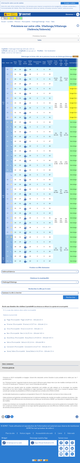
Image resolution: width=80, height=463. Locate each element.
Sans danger (73, 69)
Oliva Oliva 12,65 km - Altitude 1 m (25, 329)
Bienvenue (69, 14)
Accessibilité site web (44, 433)
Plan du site (10, 433)
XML (75, 56)
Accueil (3, 21)
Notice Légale (25, 433)
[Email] (3, 418)
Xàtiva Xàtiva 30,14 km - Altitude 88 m (26, 342)
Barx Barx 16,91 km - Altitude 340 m (25, 333)
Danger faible (73, 88)
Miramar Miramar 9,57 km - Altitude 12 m (27, 324)
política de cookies (68, 8)
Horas (48, 21)
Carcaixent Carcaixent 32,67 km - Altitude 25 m (29, 347)
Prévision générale (8, 368)
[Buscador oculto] (78, 14)
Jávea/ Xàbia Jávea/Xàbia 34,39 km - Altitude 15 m (30, 351)
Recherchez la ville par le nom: (39, 289)
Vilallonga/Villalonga (38, 21)
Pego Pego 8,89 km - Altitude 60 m (25, 320)
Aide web (71, 433)
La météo (10, 21)
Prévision (17, 21)
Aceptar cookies (69, 3)
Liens (60, 433)
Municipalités (26, 21)
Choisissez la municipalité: (39, 278)
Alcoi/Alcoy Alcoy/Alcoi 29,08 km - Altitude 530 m (30, 338)
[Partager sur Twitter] (12, 416)
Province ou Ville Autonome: (39, 267)
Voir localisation (50, 51)
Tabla (52, 21)
